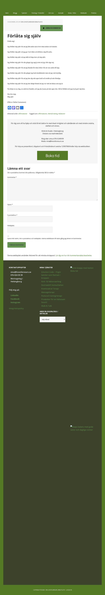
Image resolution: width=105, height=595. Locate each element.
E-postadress (12, 215)
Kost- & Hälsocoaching (51, 281)
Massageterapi (47, 292)
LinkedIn (14, 295)
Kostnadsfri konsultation (52, 285)
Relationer (61, 114)
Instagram (15, 302)
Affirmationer (22, 114)
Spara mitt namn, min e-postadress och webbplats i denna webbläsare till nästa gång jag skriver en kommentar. (44, 238)
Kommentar (12, 177)
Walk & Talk (46, 306)
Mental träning (53, 114)
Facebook (15, 299)
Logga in (69, 590)
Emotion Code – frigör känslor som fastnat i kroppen (51, 275)
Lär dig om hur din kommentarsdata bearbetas (73, 255)
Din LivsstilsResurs (16, 5)
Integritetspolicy (16, 308)
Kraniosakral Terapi (50, 288)
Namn (10, 205)
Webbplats (10, 226)
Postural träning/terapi (51, 296)
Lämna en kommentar (53, 28)
